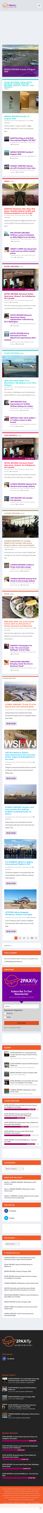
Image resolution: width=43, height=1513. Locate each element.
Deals (19, 215)
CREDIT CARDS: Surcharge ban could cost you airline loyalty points (23, 251)
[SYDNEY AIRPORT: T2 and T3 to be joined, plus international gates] (20, 691)
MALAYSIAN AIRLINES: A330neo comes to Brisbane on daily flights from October (22, 234)
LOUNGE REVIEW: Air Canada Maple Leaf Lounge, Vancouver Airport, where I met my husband (19, 543)
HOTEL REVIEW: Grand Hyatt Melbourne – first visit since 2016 (20, 1140)
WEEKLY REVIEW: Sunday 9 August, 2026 (21, 153)
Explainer (20, 1093)
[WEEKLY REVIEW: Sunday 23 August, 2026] (6, 1073)
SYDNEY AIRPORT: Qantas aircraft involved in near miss (22, 167)
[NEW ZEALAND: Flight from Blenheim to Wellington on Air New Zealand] (20, 366)
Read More (11, 724)
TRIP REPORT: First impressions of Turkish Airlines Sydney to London (21, 403)
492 (32, 938)
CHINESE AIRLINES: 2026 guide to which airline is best (23, 1091)
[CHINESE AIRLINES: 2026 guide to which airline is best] (6, 1091)
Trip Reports (21, 300)
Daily (9, 1017)
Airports (12, 172)
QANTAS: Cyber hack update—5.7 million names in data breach (23, 420)
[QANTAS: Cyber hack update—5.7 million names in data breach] (6, 418)
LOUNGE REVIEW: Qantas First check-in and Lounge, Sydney (23, 485)
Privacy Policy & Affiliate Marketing (14, 1503)
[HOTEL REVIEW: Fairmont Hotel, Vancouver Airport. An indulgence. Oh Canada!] (20, 280)
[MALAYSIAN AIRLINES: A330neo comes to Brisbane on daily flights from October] (6, 233)
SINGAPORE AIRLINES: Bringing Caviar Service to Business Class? (21, 663)
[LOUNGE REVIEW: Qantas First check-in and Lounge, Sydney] (6, 484)
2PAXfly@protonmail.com (14, 961)
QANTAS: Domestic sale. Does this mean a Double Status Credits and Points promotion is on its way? (19, 211)
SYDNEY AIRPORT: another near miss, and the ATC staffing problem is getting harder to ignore (19, 810)
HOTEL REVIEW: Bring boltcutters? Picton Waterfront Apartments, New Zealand (20, 336)
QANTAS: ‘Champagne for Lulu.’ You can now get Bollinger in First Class (21, 647)
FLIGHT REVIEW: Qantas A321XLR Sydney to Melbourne (24, 1064)
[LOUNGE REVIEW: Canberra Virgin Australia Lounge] (6, 565)
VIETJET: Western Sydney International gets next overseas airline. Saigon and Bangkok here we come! (20, 755)
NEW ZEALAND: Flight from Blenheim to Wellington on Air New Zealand (20, 382)
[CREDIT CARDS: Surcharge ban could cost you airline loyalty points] (6, 249)
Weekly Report (22, 120)
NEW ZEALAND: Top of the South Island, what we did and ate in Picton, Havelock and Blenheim (19, 623)
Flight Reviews (22, 387)
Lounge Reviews (32, 547)
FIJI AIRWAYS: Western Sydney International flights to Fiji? (19, 863)
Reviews (27, 300)
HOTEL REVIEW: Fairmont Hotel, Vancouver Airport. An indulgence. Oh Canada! (20, 296)
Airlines (33, 142)
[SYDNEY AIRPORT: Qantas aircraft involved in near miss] (6, 166)
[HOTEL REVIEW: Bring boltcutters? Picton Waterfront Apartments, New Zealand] (6, 334)
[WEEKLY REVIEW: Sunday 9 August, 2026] (6, 152)
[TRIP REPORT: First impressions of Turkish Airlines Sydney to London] (6, 402)
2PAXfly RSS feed (13, 1253)
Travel (28, 120)
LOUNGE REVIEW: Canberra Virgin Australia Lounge (22, 565)
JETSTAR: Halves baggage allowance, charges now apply (18, 913)
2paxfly (8, 120)
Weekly (9, 1013)
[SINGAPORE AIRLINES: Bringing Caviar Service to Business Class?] (6, 662)
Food (31, 628)
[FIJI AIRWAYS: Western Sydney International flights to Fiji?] (20, 849)
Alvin (6, 1189)
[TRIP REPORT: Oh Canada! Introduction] (6, 498)
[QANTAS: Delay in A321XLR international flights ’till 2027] (6, 138)
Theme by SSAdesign (33, 1503)
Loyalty (26, 255)
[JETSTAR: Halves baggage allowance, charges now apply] (20, 899)
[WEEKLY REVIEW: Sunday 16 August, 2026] (20, 102)
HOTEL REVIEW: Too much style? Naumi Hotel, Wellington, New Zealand (19, 1132)
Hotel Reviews (26, 323)
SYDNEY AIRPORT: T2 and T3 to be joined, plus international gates (20, 705)
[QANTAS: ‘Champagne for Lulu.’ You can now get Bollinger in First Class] (6, 646)
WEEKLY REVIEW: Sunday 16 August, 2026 (16, 117)
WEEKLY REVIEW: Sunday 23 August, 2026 (20, 70)
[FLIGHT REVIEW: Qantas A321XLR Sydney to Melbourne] (6, 1064)
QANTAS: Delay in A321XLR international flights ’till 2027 (23, 139)
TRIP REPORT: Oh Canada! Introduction (21, 499)
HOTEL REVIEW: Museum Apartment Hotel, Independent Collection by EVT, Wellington (18, 318)
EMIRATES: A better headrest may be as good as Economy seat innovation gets (21, 1197)
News (25, 142)
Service (25, 652)
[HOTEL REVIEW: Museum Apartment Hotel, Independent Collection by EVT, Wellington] (6, 315)
